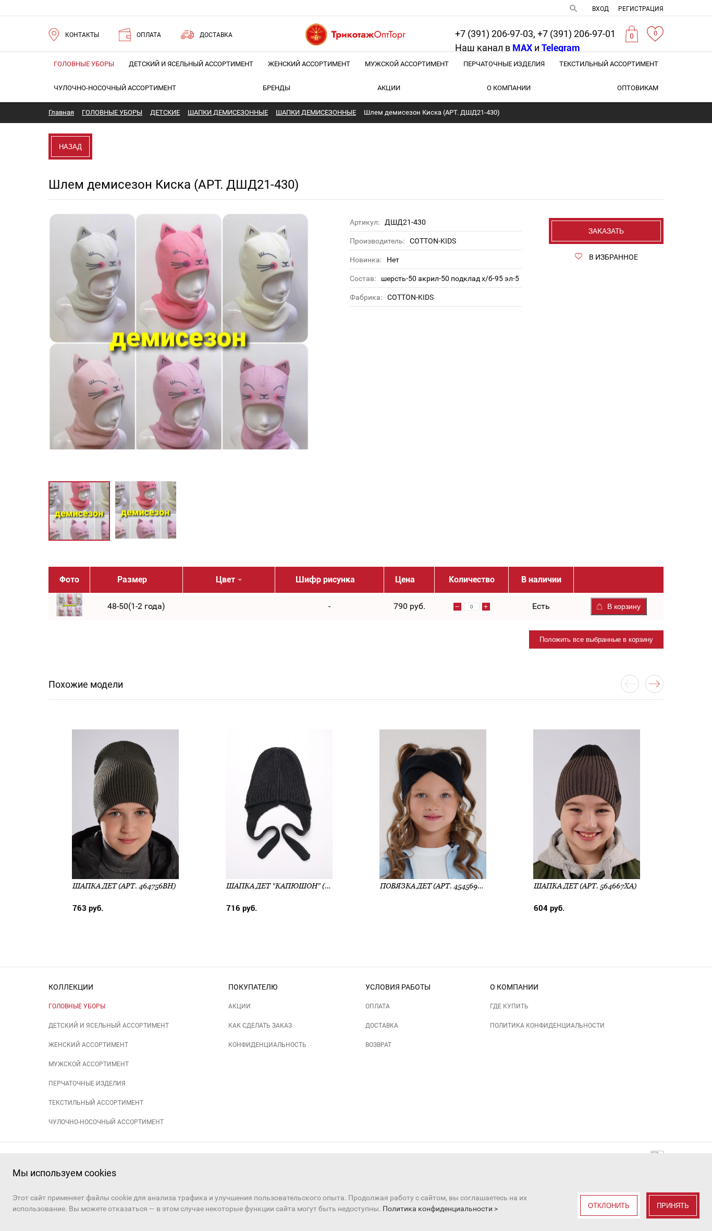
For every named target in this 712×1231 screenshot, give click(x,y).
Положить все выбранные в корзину (596, 639)
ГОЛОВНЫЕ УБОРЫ (84, 64)
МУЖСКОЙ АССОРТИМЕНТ (407, 64)
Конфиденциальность (267, 1045)
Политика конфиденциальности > (440, 1208)
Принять (673, 1206)
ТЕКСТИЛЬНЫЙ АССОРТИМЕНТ (608, 64)
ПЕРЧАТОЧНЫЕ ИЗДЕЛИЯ (504, 64)
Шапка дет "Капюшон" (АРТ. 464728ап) (303, 886)
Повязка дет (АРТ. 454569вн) (435, 886)
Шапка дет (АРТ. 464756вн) (124, 886)
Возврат (378, 1045)
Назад (70, 147)
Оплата (377, 1006)
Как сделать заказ (260, 1025)
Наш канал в (493, 47)
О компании (509, 88)
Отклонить (609, 1206)
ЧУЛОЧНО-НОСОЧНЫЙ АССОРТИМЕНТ (115, 88)
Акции (388, 88)
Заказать (606, 231)
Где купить (509, 1006)
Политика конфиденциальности (547, 1025)
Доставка (381, 1025)
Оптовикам (637, 88)
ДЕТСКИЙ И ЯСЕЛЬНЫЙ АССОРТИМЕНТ (191, 64)
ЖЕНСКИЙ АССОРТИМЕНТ (309, 64)
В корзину (624, 606)
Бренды (276, 88)
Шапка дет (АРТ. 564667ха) (585, 886)
